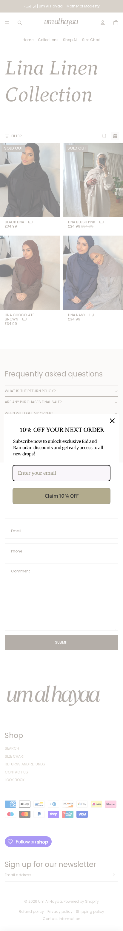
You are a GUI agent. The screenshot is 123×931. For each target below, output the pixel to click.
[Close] (112, 421)
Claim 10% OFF (62, 496)
